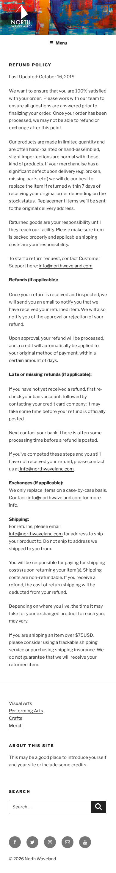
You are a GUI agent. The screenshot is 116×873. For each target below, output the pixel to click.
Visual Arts (20, 703)
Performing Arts (26, 711)
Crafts (15, 718)
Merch (16, 725)
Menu (61, 42)
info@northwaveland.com (66, 266)
